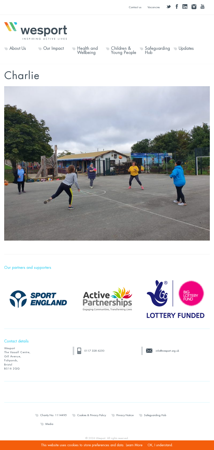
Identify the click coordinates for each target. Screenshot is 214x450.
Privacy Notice (125, 415)
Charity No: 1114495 (53, 415)
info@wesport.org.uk (167, 350)
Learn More (134, 445)
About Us (17, 48)
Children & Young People (123, 50)
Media (49, 424)
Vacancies (154, 7)
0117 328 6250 (94, 350)
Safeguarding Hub (157, 50)
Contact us (135, 7)
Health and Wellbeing (87, 50)
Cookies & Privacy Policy (91, 415)
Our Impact (53, 48)
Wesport (37, 30)
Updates (186, 48)
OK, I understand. (160, 445)
